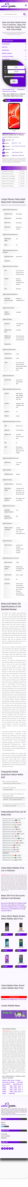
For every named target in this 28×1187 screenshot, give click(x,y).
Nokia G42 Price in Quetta (7, 183)
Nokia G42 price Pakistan (7, 908)
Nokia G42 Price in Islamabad (8, 178)
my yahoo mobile (13, 1065)
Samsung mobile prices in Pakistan (11, 1080)
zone (10, 910)
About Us (3, 1122)
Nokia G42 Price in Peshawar (8, 181)
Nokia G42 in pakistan (6, 905)
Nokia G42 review (19, 908)
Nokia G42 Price (5, 907)
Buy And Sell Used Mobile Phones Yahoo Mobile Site (13, 1064)
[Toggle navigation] (26, 5)
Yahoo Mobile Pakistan (13, 1114)
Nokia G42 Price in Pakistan (9, 91)
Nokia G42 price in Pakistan (18, 907)
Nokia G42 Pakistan (18, 905)
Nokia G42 (22, 903)
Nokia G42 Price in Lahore (7, 173)
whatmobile (17, 1071)
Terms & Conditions (5, 1136)
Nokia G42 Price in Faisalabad (8, 176)
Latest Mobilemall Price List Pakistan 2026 (16, 999)
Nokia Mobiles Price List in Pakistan (12, 869)
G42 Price (15, 903)
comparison (5, 903)
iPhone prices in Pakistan (8, 1082)
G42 (11, 903)
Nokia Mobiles (21, 89)
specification (4, 910)
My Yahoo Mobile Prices (8, 89)
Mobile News (4, 1138)
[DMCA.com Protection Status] (5, 1126)
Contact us (3, 1124)
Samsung (10, 632)
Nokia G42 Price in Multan (7, 186)
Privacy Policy (4, 1134)
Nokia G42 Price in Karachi (8, 171)
